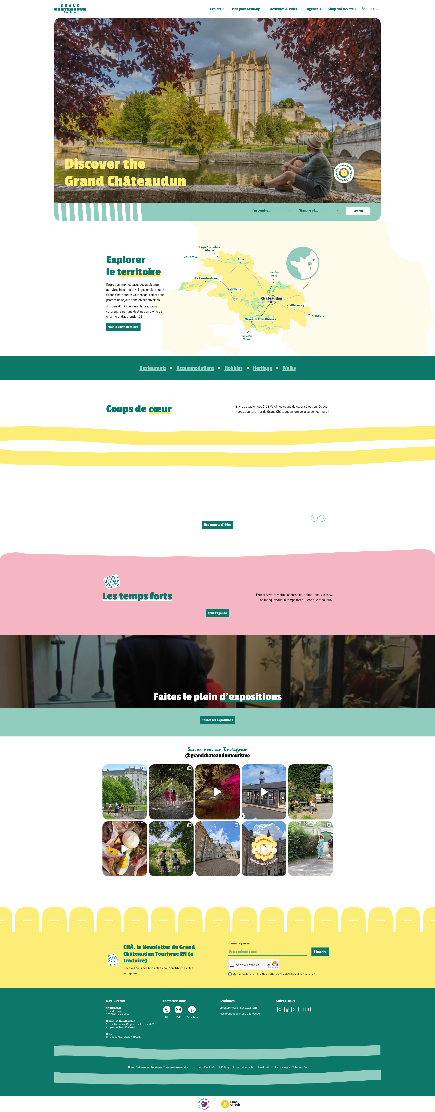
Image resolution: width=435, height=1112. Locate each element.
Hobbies (233, 368)
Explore (216, 9)
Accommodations (195, 368)
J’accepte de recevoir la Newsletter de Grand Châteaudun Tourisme (274, 974)
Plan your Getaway (246, 9)
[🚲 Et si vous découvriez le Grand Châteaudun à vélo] (171, 848)
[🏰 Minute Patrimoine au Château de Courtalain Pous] (264, 848)
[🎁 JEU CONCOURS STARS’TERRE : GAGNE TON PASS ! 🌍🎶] (217, 848)
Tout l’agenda (217, 613)
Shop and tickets (340, 9)
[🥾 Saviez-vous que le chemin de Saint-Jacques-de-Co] (124, 791)
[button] (376, 9)
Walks (289, 368)
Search (358, 211)
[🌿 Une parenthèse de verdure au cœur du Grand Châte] (171, 791)
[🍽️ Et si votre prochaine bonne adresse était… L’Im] (124, 848)
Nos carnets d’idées (217, 525)
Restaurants (153, 368)
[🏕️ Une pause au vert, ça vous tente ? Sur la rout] (310, 848)
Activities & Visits (283, 9)
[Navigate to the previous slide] (314, 518)
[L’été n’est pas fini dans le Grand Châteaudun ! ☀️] (310, 791)
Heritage (262, 368)
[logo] (70, 9)
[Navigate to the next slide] (322, 518)
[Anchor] (344, 173)
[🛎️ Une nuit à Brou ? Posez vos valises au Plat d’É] (264, 791)
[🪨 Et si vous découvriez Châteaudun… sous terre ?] (217, 791)
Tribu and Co (299, 1066)
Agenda (312, 9)
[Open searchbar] (364, 9)
